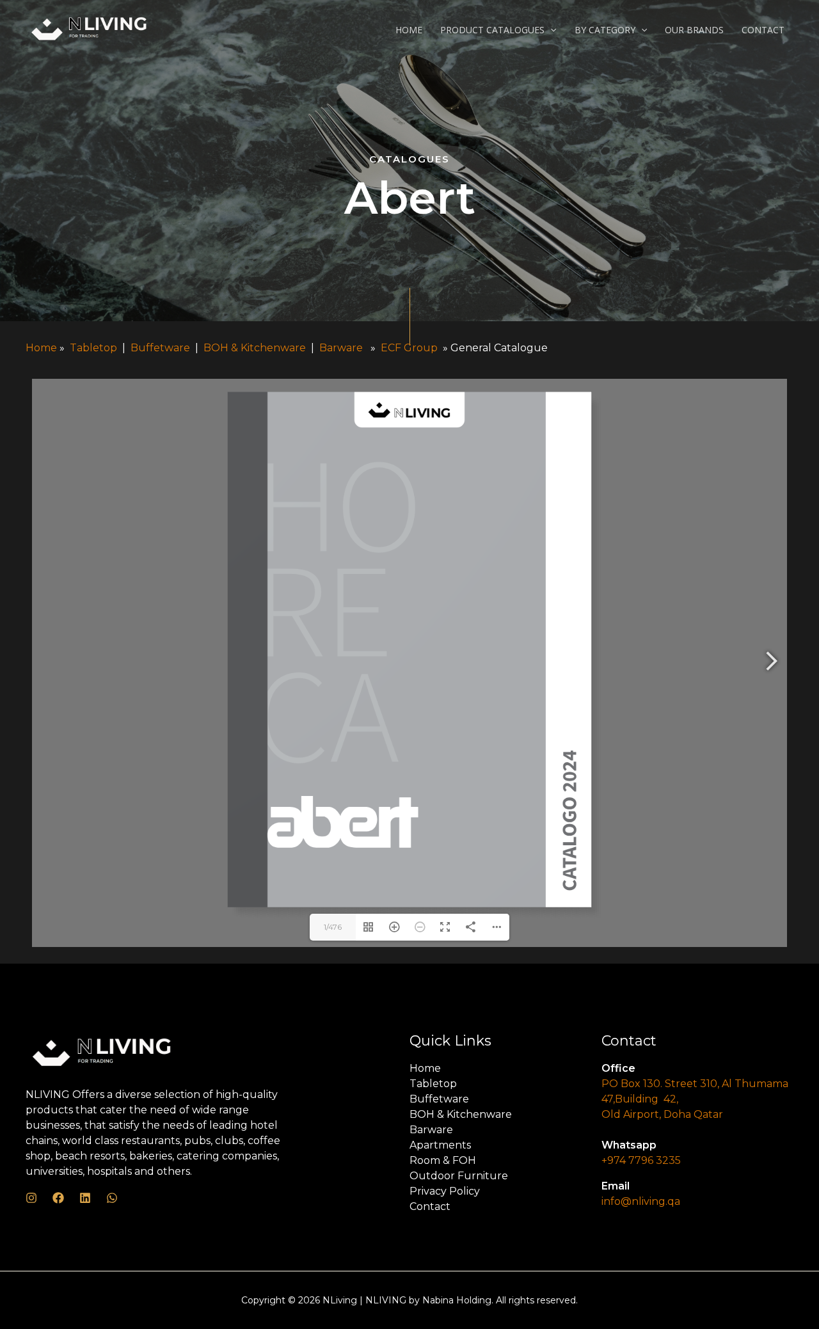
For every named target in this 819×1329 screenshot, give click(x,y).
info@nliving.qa (640, 1201)
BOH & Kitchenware (255, 348)
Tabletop (93, 348)
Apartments (440, 1145)
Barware (341, 348)
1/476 (333, 927)
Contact (763, 30)
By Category (605, 30)
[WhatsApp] (112, 1198)
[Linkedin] (85, 1198)
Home (408, 30)
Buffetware (160, 348)
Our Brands (694, 30)
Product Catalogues (492, 30)
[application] (550, 30)
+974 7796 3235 (641, 1160)
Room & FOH (443, 1160)
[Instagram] (31, 1198)
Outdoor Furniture (459, 1176)
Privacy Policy (445, 1191)
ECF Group (410, 348)
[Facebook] (58, 1198)
